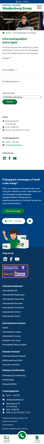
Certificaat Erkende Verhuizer (14, 356)
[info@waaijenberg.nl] (30, 221)
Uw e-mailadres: (9, 70)
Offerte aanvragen (13, 211)
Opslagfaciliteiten (9, 384)
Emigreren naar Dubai (11, 340)
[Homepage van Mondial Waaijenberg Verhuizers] (16, 7)
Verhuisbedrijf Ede (9, 290)
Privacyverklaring (7, 425)
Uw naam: (7, 58)
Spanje (5, 327)
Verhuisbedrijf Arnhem (11, 312)
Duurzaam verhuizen (10, 365)
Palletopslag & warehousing (13, 375)
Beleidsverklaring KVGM (12, 360)
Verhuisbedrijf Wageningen (13, 295)
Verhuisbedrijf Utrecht (11, 316)
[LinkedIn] (5, 159)
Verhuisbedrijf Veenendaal (13, 299)
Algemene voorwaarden (9, 421)
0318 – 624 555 (12, 142)
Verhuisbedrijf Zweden (11, 332)
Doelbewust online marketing (18, 429)
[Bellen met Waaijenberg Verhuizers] (22, 435)
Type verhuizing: (8, 93)
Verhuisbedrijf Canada (11, 336)
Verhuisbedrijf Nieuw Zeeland (14, 345)
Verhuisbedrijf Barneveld (12, 303)
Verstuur (9, 102)
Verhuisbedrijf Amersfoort (13, 308)
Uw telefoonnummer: (11, 81)
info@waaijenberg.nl (14, 145)
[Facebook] (10, 159)
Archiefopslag (8, 380)
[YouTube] (15, 159)
